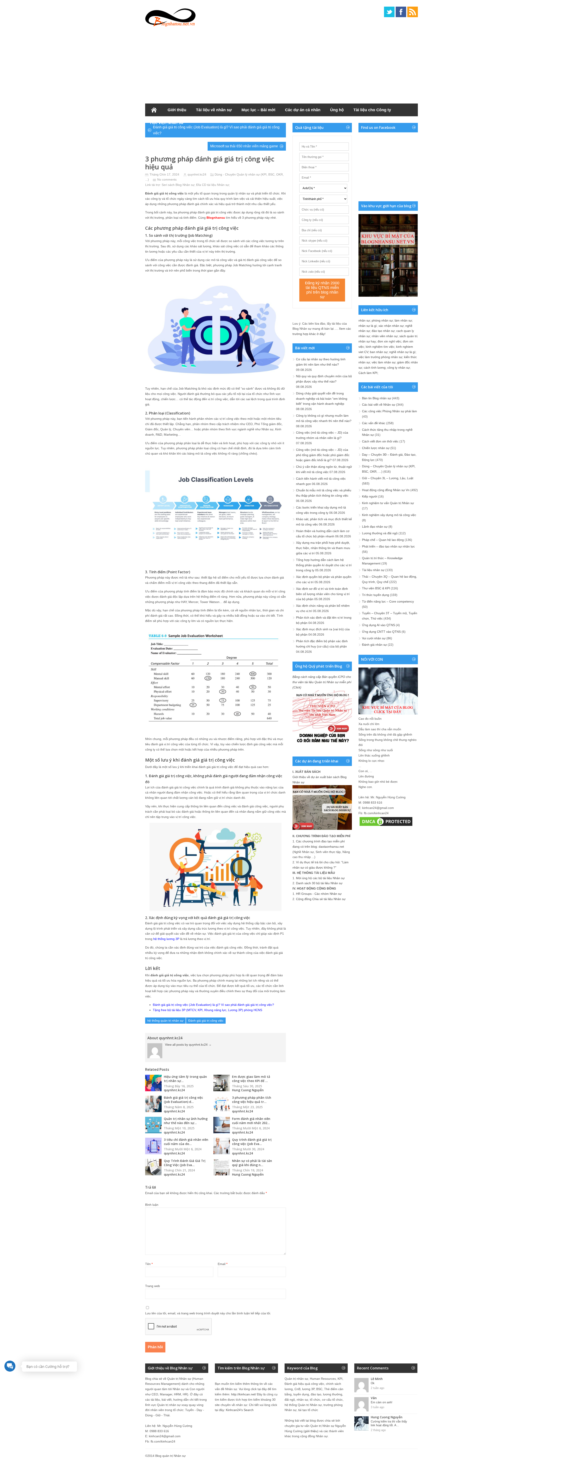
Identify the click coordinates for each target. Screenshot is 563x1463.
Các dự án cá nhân (302, 110)
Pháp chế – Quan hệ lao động (383, 540)
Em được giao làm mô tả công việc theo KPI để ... (251, 1079)
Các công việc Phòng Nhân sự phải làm (389, 411)
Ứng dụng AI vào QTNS (378, 625)
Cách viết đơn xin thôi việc (380, 441)
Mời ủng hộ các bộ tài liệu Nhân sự (320, 878)
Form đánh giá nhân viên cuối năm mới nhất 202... (251, 1121)
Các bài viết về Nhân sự (378, 404)
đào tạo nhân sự (383, 331)
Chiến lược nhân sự (375, 448)
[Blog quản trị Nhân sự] (170, 16)
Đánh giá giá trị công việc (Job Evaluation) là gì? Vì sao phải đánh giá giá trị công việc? (216, 130)
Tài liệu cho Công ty (372, 110)
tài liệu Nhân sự (218, 185)
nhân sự (364, 320)
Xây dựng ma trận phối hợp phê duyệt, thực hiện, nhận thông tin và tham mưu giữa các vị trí (323, 548)
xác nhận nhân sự (391, 325)
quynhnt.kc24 (197, 174)
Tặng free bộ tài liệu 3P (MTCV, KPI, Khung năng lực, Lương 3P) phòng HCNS (207, 1010)
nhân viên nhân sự (385, 336)
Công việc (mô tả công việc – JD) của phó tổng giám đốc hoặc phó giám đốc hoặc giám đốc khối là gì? (322, 455)
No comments (167, 179)
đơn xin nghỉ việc (389, 341)
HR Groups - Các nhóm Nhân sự (319, 893)
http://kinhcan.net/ (243, 1394)
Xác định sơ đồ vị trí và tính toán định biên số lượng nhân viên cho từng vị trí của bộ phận (323, 594)
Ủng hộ (337, 110)
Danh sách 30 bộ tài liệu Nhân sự (319, 883)
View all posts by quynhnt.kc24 (188, 1044)
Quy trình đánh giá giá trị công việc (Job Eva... (252, 1141)
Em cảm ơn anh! (381, 1402)
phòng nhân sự (382, 320)
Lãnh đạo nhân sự (375, 526)
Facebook (401, 12)
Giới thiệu (177, 110)
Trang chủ (154, 110)
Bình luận (151, 1204)
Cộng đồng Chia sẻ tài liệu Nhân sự (320, 899)
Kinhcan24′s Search (240, 1410)
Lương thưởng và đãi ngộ (380, 533)
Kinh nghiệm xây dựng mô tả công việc (389, 515)
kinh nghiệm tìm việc (380, 346)
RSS (412, 12)
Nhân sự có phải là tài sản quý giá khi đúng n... (252, 1163)
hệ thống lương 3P (166, 939)
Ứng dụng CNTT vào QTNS (381, 631)
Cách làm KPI (367, 373)
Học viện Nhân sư (167, 122)
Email (222, 1264)
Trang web (152, 1286)
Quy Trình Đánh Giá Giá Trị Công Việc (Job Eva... (184, 1163)
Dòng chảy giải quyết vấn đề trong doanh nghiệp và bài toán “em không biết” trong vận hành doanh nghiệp (321, 399)
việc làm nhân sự (383, 362)
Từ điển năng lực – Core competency (388, 601)
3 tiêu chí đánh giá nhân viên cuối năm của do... (186, 1141)
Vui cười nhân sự (374, 638)
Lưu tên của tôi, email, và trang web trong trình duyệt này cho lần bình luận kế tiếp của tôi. (208, 1313)
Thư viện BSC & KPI (376, 588)
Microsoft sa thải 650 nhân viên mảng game (244, 146)
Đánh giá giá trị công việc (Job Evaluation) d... (183, 1099)
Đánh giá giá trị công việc (205, 1020)
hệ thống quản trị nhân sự (165, 1020)
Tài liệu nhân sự (373, 570)
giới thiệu (311, 1431)
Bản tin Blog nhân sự (376, 398)
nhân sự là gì (367, 325)
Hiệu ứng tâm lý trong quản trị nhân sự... (185, 1079)
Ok (373, 1383)
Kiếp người (369, 496)
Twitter (389, 12)
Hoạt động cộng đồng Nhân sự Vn (385, 490)
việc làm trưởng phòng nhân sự (380, 357)
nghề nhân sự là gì (402, 352)
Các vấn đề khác (373, 423)
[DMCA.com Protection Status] (385, 826)
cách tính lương (375, 367)
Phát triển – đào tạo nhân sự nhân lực (388, 546)
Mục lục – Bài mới (258, 110)
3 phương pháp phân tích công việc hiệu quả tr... (251, 1099)
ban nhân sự (379, 352)
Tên (149, 1264)
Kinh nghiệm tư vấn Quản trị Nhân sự (388, 503)
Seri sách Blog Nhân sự (178, 185)
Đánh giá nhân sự (374, 644)
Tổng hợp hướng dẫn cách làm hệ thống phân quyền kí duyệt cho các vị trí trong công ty (324, 565)
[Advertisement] (281, 64)
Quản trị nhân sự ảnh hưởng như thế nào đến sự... (186, 1121)
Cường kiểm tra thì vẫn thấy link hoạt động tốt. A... (389, 1423)
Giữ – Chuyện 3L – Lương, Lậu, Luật (387, 478)
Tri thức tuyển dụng (375, 595)
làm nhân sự (403, 320)
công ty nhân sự (398, 367)
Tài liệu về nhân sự (214, 110)
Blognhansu (216, 217)
